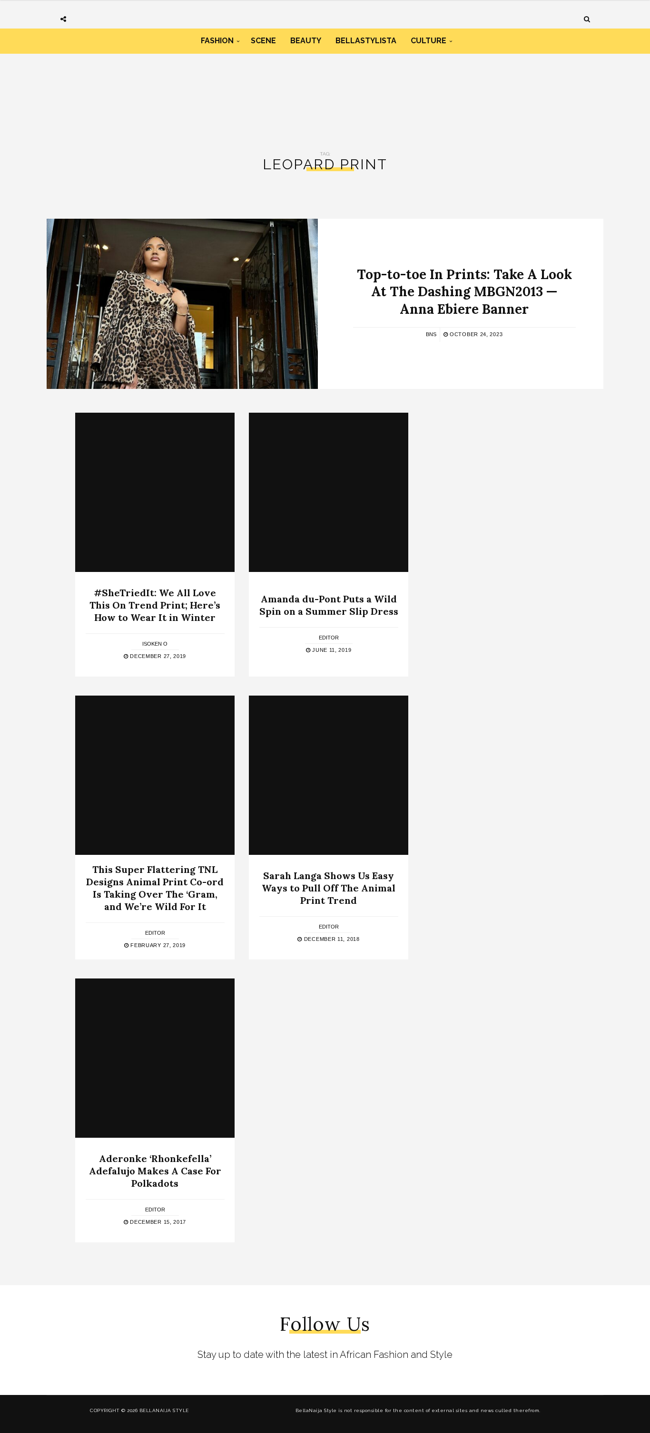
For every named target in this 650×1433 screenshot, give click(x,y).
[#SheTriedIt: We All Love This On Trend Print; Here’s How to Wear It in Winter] (155, 492)
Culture (428, 40)
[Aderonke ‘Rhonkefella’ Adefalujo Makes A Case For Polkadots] (155, 1058)
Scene (263, 40)
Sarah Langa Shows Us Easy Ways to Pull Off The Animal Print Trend (328, 888)
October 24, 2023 (475, 334)
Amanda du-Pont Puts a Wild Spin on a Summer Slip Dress (328, 605)
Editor (329, 637)
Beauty (305, 40)
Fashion (217, 40)
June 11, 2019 (330, 650)
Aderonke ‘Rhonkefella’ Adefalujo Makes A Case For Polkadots (155, 1170)
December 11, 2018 (330, 939)
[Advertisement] (325, 94)
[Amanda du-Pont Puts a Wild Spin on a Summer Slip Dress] (328, 492)
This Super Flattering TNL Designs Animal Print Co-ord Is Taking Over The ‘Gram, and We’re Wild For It (155, 887)
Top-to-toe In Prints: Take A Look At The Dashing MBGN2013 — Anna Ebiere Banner (464, 292)
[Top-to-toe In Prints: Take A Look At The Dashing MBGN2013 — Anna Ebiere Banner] (182, 304)
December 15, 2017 (157, 1222)
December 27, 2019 (157, 656)
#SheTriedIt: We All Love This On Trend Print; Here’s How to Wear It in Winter (154, 605)
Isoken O (154, 644)
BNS (431, 334)
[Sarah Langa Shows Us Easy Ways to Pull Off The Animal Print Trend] (328, 775)
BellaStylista (365, 40)
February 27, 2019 (157, 945)
